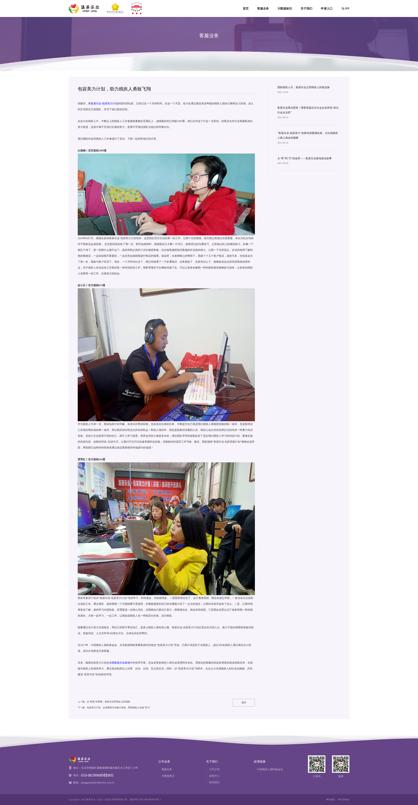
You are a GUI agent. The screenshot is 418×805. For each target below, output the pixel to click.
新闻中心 (214, 775)
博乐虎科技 (343, 799)
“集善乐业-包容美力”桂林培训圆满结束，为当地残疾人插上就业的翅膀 (307, 135)
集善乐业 (96, 103)
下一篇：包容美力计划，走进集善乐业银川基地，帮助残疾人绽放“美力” (114, 707)
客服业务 (166, 769)
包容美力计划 (110, 103)
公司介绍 (214, 769)
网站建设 (330, 799)
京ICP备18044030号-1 (150, 799)
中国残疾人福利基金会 (270, 769)
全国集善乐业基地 (119, 662)
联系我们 (214, 782)
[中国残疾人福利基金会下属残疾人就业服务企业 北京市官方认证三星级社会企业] (107, 8)
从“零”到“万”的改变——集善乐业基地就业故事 (304, 158)
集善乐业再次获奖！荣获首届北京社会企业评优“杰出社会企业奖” (308, 110)
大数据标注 (168, 775)
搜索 (347, 8)
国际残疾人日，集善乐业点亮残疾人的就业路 (303, 87)
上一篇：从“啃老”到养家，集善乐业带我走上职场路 (104, 701)
